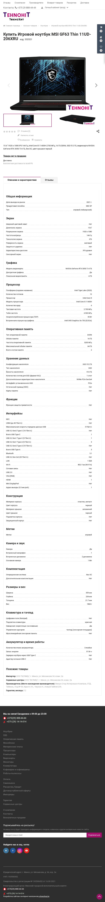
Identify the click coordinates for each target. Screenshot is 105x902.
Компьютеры (9, 754)
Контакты (8, 814)
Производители (36, 3)
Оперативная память (13, 739)
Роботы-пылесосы (12, 773)
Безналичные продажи (14, 817)
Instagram (19, 850)
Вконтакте (6, 850)
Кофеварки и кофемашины (16, 769)
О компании (20, 3)
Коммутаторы (10, 766)
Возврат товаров (55, 3)
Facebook (13, 850)
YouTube (26, 850)
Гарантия (7, 800)
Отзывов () (25, 131)
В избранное (25, 140)
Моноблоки (9, 743)
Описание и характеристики (22, 180)
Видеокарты (9, 758)
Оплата (6, 779)
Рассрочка (71, 3)
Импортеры (8, 794)
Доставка (84, 3)
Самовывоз (9, 783)
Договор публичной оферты (17, 790)
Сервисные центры (12, 804)
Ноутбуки (7, 731)
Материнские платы (13, 746)
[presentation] (8, 85)
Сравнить (38, 140)
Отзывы (7, 3)
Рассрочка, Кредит (12, 787)
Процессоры (9, 750)
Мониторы (8, 762)
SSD (5, 735)
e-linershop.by (44, 896)
